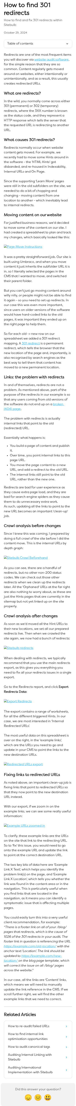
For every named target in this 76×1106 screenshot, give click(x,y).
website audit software (51, 59)
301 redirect (31, 343)
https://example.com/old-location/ (30, 946)
